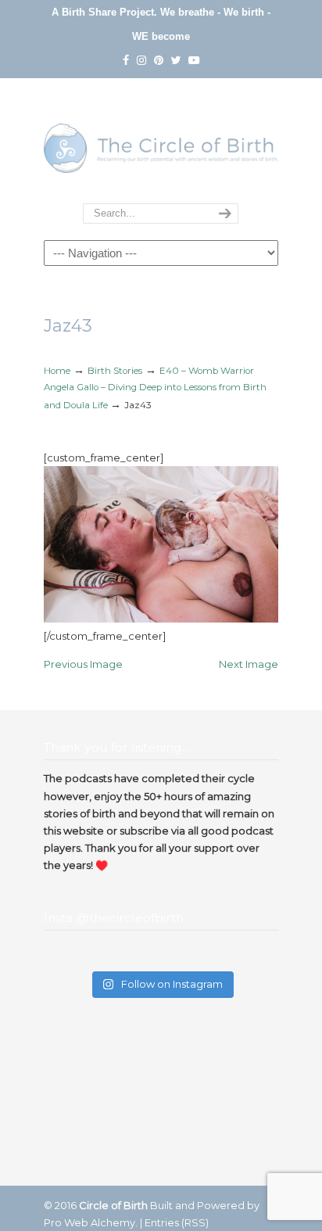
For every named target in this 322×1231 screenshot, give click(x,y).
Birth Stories (115, 370)
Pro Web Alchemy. (91, 1222)
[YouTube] (194, 60)
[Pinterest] (159, 60)
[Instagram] (141, 60)
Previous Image (83, 664)
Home (57, 370)
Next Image (248, 664)
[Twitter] (175, 60)
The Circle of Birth (161, 141)
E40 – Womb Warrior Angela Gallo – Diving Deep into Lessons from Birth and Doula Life (155, 388)
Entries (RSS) (177, 1222)
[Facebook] (125, 60)
